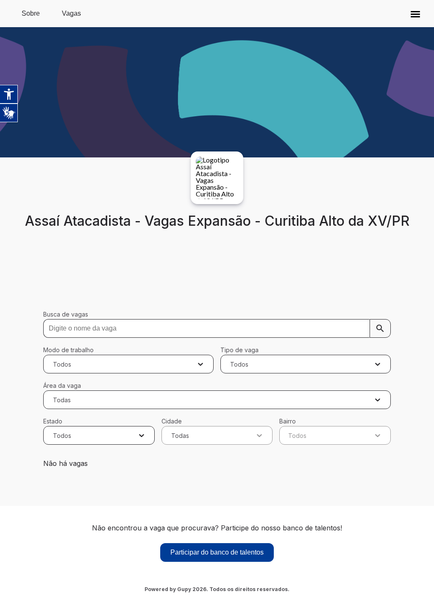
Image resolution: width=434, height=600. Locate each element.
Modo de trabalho (68, 349)
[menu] (415, 14)
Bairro (287, 421)
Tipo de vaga (239, 349)
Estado (52, 421)
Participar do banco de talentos (217, 552)
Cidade (171, 421)
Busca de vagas (65, 314)
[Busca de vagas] (380, 328)
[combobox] (54, 364)
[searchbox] (216, 328)
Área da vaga (62, 385)
